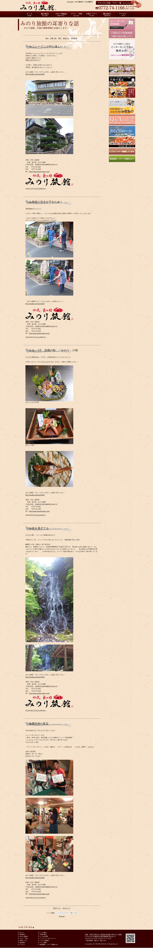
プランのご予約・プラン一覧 (115, 3)
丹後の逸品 (43, 934)
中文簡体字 (80, 1)
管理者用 (74, 38)
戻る (47, 38)
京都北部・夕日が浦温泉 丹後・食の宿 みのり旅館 (40, 5)
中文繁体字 (89, 1)
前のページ (57, 908)
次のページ (67, 908)
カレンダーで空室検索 (121, 24)
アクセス (123, 14)
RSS (59, 38)
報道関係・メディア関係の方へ (49, 944)
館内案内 (45, 14)
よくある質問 (44, 936)
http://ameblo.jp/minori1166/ (35, 74)
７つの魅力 (43, 932)
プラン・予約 (76, 14)
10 (76, 913)
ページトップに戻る (27, 927)
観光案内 (107, 14)
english (70, 1)
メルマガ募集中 (44, 940)
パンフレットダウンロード (48, 938)
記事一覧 (53, 38)
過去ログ (66, 38)
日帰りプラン (92, 14)
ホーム (30, 14)
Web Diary (62, 916)
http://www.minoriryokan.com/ (39, 172)
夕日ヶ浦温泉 (61, 14)
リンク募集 (43, 942)
